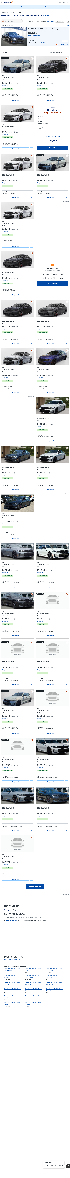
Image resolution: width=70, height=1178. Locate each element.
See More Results (35, 886)
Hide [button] (67, 25)
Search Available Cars (52, 148)
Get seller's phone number (52, 777)
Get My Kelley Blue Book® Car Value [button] (52, 136)
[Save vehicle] (24, 28)
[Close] (62, 1163)
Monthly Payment (42, 116)
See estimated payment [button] (34, 35)
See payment (5, 85)
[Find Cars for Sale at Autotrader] (8, 2)
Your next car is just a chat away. (35, 7)
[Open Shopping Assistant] (68, 1166)
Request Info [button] (41, 42)
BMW (14, 12)
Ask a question (52, 283)
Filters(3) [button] (30, 21)
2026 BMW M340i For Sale (12, 959)
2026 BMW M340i (11, 920)
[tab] (7, 909)
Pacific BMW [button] (31, 40)
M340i (19, 12)
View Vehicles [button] (62, 44)
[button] (60, 3)
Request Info (15, 100)
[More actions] (31, 100)
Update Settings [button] (60, 143)
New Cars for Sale (5, 12)
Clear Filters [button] (50, 21)
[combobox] (12, 21)
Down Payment (41, 127)
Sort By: (52, 52)
